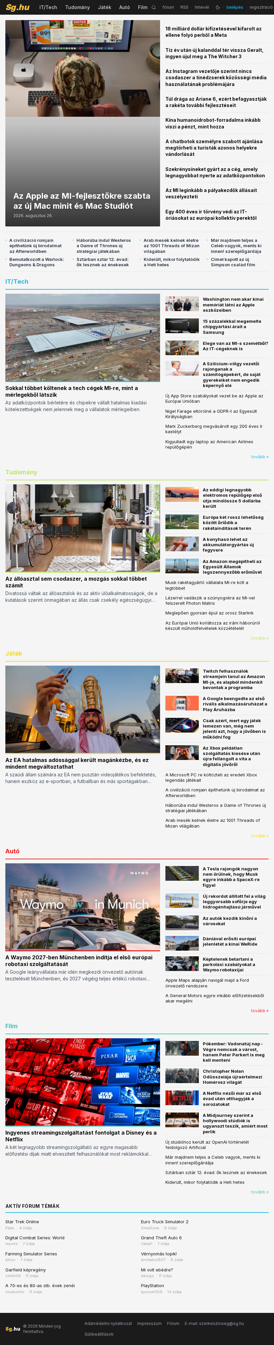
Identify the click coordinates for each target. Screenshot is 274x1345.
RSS (184, 7)
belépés (235, 7)
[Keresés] (153, 7)
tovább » (260, 456)
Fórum (173, 1323)
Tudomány (77, 7)
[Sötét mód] (218, 7)
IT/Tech (48, 7)
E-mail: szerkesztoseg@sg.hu (214, 1323)
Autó (124, 7)
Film (142, 7)
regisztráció (261, 7)
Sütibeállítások (99, 1334)
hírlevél (202, 7)
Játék (104, 7)
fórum (168, 7)
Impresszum (149, 1323)
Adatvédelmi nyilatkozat (108, 1323)
